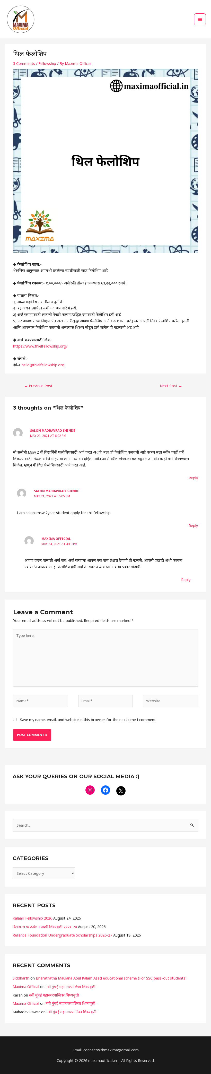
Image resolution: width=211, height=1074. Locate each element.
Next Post (171, 385)
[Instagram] (90, 790)
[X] (121, 790)
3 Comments (24, 63)
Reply (193, 477)
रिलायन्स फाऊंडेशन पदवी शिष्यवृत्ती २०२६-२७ (45, 926)
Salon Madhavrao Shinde (52, 430)
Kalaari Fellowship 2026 (32, 918)
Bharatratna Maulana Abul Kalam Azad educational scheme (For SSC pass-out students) (111, 978)
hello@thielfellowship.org (43, 364)
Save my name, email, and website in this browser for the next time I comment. (88, 719)
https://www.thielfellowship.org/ (40, 346)
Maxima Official (56, 538)
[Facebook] (105, 790)
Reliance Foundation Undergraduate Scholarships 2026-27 (62, 935)
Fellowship (47, 63)
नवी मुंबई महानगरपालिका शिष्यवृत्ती (70, 986)
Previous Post (38, 385)
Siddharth (21, 978)
